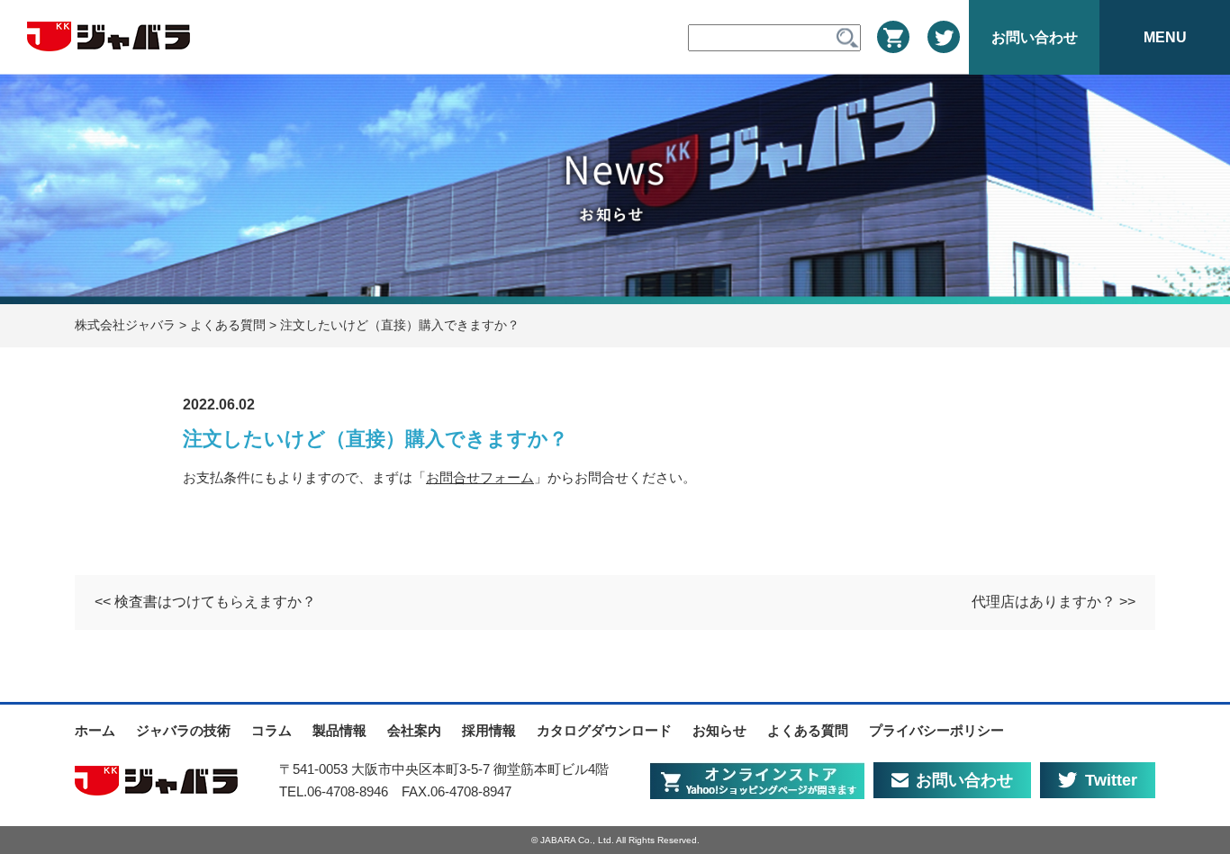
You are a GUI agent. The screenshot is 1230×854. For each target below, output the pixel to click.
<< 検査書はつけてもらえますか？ (205, 601)
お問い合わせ (964, 780)
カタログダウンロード (604, 730)
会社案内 (414, 730)
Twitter (1111, 780)
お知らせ (719, 730)
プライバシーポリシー (936, 730)
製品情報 (339, 730)
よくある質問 (807, 730)
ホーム (95, 730)
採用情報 (489, 730)
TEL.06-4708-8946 (333, 791)
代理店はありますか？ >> (1053, 601)
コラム (271, 730)
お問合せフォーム (480, 477)
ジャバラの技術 (183, 730)
